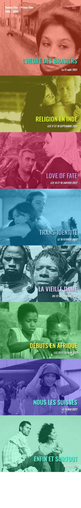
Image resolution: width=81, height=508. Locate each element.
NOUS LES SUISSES (55, 402)
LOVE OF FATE (61, 175)
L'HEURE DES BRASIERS (49, 60)
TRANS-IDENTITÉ (58, 232)
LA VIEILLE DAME (57, 288)
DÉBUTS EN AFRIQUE (53, 345)
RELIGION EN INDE (56, 118)
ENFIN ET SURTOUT (55, 458)
